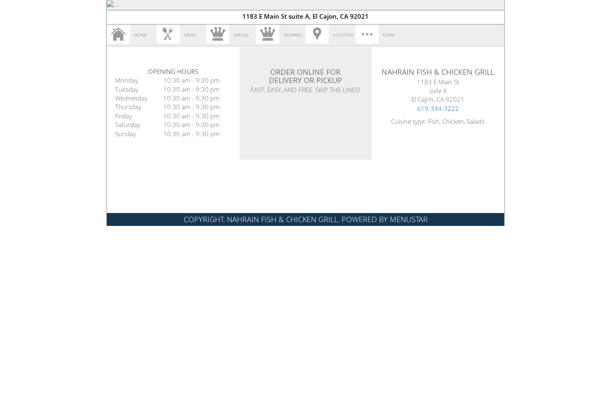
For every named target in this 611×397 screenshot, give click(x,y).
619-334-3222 (438, 108)
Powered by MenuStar (385, 219)
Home (140, 35)
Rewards (292, 35)
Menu (190, 35)
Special (241, 35)
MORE (389, 35)
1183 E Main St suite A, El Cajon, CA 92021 (305, 16)
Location (343, 35)
